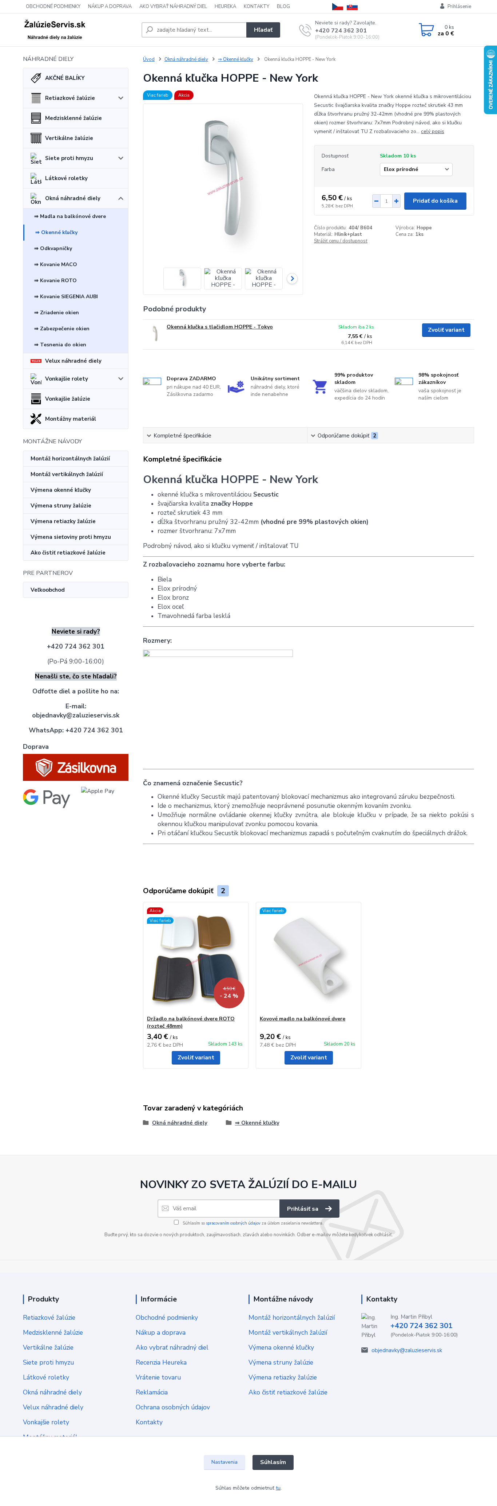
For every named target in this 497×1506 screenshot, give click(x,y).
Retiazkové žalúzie (70, 98)
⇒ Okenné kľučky (56, 232)
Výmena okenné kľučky (61, 490)
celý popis (432, 131)
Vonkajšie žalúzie (67, 398)
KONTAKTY (256, 6)
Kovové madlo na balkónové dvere (302, 1018)
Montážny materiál (70, 419)
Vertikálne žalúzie (69, 138)
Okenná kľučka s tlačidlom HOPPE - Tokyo (220, 326)
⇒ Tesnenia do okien (60, 344)
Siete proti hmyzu (69, 158)
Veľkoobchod (48, 590)
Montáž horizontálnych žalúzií (70, 458)
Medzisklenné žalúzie (73, 118)
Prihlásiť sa (303, 1209)
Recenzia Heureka (161, 1362)
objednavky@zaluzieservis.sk (406, 1350)
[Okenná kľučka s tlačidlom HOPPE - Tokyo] (155, 333)
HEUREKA (225, 6)
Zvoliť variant (446, 330)
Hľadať (263, 30)
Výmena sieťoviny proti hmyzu (71, 537)
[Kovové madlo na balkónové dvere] (308, 959)
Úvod (149, 59)
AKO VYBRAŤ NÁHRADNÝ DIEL (173, 6)
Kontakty (149, 1422)
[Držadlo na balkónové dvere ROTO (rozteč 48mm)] (195, 959)
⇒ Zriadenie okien (56, 312)
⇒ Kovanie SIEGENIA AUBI (66, 296)
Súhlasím (273, 1462)
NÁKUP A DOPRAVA (110, 6)
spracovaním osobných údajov (233, 1223)
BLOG (283, 6)
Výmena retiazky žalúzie (63, 521)
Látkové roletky (66, 178)
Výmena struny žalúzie (61, 505)
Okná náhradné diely (72, 198)
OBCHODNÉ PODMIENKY (53, 6)
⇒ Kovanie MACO (55, 264)
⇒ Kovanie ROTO (55, 280)
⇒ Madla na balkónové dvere (70, 216)
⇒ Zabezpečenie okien (62, 328)
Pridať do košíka (435, 201)
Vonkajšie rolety (66, 378)
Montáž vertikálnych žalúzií (67, 474)
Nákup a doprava (161, 1332)
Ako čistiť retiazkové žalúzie (68, 552)
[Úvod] (79, 30)
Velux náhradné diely (73, 361)
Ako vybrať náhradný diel (172, 1347)
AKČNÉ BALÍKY (65, 78)
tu (278, 1487)
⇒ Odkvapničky (53, 248)
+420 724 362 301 (341, 31)
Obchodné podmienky (167, 1317)
